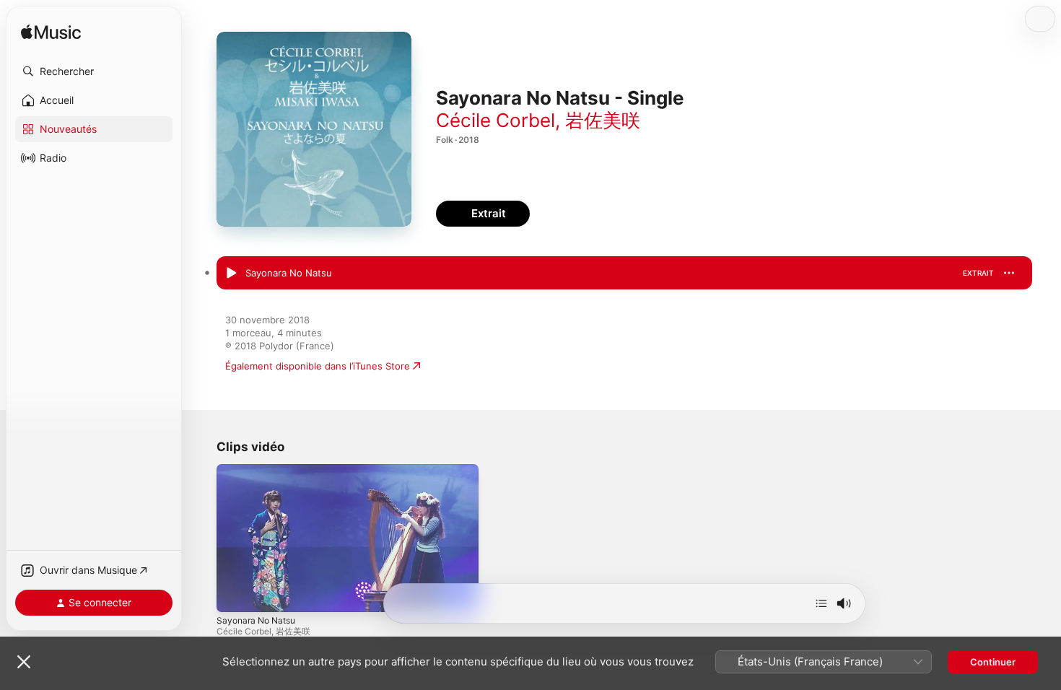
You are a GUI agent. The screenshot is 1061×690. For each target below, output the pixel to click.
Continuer (993, 662)
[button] (94, 71)
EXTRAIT (978, 272)
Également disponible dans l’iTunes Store (317, 366)
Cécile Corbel (495, 120)
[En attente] (821, 603)
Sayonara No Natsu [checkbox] (288, 273)
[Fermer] (23, 661)
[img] (51, 33)
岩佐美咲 (602, 120)
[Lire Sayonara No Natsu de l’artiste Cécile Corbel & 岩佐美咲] (231, 273)
